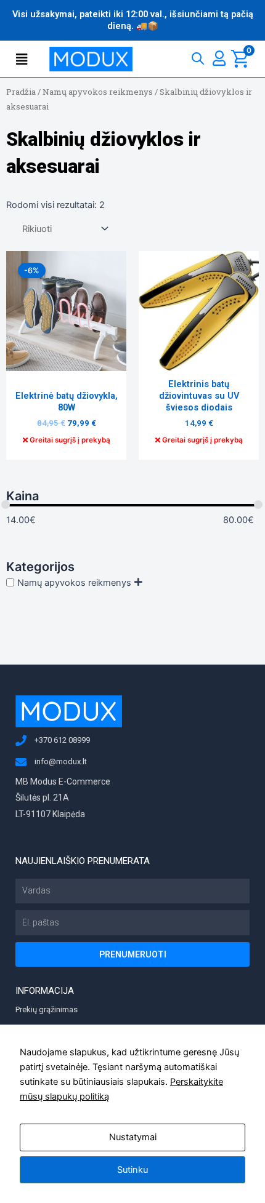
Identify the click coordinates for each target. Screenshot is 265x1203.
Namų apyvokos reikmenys (98, 91)
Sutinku (132, 1169)
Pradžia (21, 91)
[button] (24, 59)
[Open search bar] (198, 55)
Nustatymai (133, 1137)
